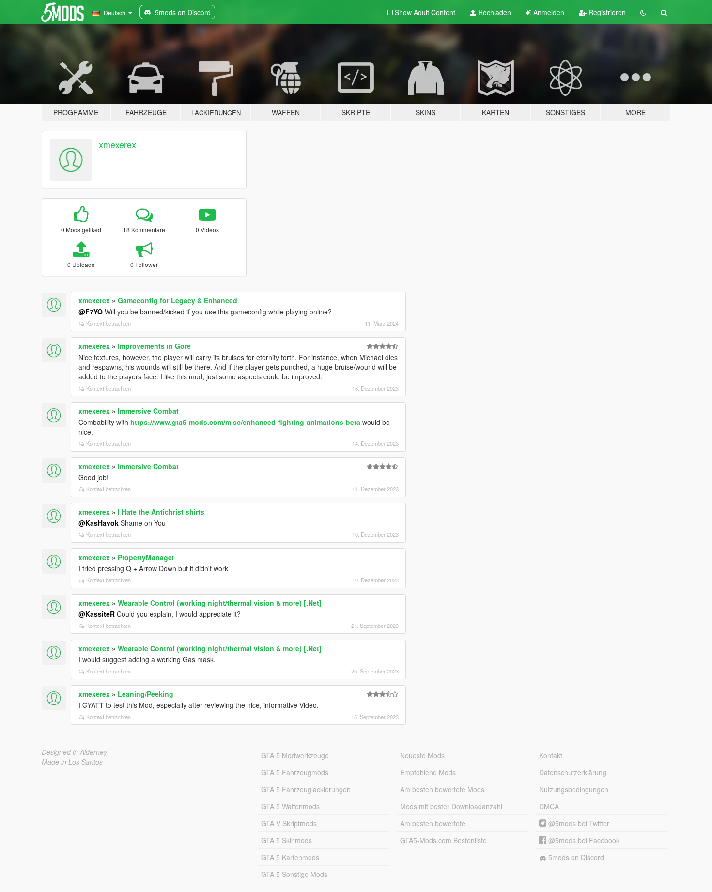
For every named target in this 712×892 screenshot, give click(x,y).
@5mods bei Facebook (582, 840)
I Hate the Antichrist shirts (161, 511)
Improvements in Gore (154, 346)
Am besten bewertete (432, 823)
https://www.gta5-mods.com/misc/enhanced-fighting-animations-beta (245, 422)
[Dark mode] (643, 12)
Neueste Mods (422, 755)
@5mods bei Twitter (577, 823)
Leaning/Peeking (145, 694)
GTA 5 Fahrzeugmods (294, 772)
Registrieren (606, 12)
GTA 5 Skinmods (286, 840)
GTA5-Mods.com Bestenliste (443, 840)
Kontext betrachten (108, 323)
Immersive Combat (148, 411)
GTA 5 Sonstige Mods (294, 874)
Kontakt (550, 755)
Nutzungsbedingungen (573, 789)
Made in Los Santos (72, 762)
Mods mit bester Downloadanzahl (451, 806)
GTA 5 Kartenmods (290, 857)
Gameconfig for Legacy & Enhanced (177, 300)
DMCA (549, 806)
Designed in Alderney (74, 752)
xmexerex (117, 144)
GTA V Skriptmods (289, 823)
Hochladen (493, 12)
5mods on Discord (575, 857)
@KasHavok (98, 523)
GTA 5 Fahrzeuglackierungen (306, 789)
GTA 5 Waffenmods (290, 806)
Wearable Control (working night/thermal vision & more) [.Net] (220, 603)
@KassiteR (96, 614)
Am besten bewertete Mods (442, 789)
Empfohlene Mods (428, 772)
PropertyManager (146, 557)
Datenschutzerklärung (572, 772)
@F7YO (90, 311)
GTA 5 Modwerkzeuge (295, 755)
